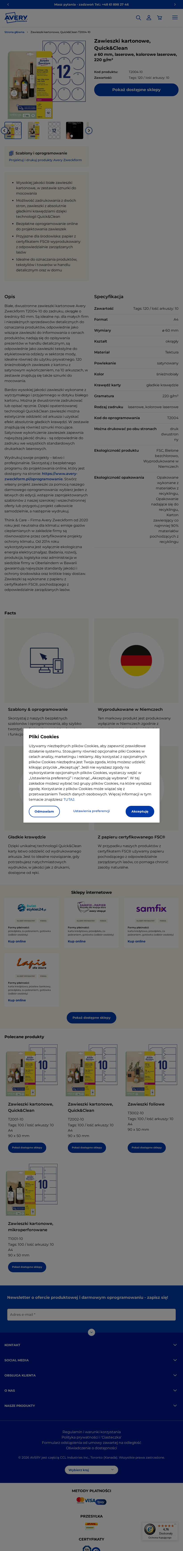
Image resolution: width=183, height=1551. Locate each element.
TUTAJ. (69, 799)
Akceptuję (139, 811)
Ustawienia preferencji (91, 811)
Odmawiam (44, 811)
